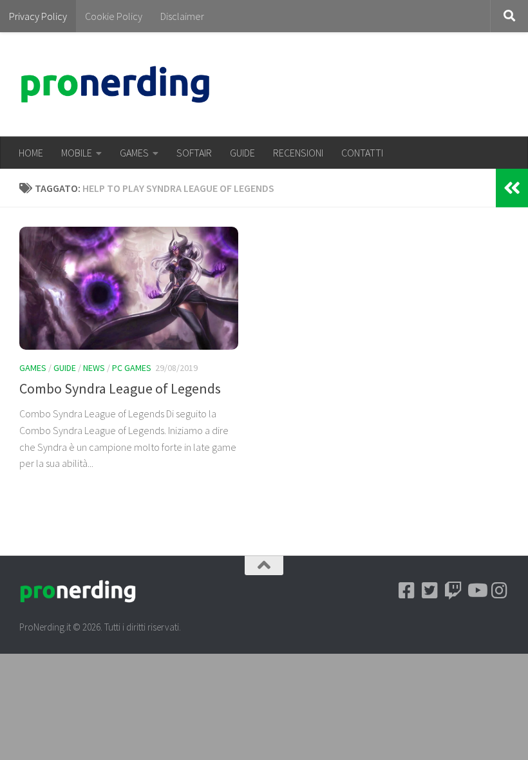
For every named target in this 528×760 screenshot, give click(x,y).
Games (32, 368)
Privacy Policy (38, 16)
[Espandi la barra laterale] (512, 188)
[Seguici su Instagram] (500, 591)
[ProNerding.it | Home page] (115, 84)
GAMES (134, 152)
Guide (64, 368)
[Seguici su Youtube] (476, 591)
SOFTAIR (194, 152)
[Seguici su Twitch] (453, 591)
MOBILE (76, 152)
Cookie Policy (113, 16)
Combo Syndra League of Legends (120, 388)
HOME (31, 152)
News (94, 368)
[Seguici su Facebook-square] (407, 591)
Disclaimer (182, 16)
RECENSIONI (298, 152)
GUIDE (242, 152)
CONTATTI (362, 152)
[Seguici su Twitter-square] (430, 591)
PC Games (131, 368)
